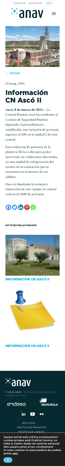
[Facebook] (8, 207)
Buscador (35, 3)
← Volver (12, 73)
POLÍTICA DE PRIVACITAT (31, 427)
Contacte (19, 3)
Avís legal (31, 423)
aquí (15, 453)
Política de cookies (32, 432)
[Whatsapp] (33, 207)
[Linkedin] (20, 207)
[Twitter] (14, 207)
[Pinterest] (27, 207)
